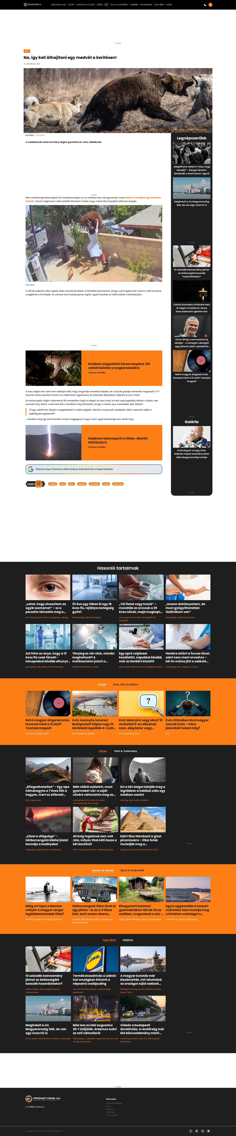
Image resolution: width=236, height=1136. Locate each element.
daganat (185, 666)
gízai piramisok (139, 849)
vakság (64, 617)
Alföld (149, 989)
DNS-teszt (78, 849)
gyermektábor (132, 919)
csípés (127, 666)
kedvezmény (32, 992)
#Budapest (79, 1038)
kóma (142, 666)
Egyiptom (125, 849)
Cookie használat (112, 1115)
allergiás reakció (154, 666)
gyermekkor (90, 849)
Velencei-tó (172, 919)
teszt (137, 733)
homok (29, 617)
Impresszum (110, 1109)
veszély (82, 484)
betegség (55, 617)
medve (53, 484)
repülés (76, 919)
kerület (91, 733)
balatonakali (154, 919)
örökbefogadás (105, 849)
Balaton (30, 919)
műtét (95, 666)
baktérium (78, 992)
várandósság (80, 803)
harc (71, 484)
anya (101, 800)
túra (28, 800)
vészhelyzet (107, 919)
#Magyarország (128, 989)
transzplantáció (81, 800)
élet (131, 800)
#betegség (78, 617)
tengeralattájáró (43, 919)
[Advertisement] (118, 27)
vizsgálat (123, 620)
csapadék (65, 1038)
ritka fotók (152, 849)
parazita (37, 617)
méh (92, 800)
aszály (182, 919)
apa (39, 800)
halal (136, 800)
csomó (194, 666)
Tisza (129, 992)
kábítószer (125, 1041)
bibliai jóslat (43, 849)
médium (144, 800)
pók (121, 666)
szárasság (191, 919)
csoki (99, 989)
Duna (28, 1038)
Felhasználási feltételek (114, 1103)
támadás (94, 484)
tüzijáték (90, 1038)
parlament (85, 1041)
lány (63, 484)
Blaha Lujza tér (139, 1038)
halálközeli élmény (81, 666)
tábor (144, 919)
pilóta (97, 919)
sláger (39, 733)
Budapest (82, 733)
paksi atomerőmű (41, 1038)
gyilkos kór (46, 666)
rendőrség (125, 1038)
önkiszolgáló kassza (49, 989)
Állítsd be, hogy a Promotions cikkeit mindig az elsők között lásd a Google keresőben (74, 469)
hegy (33, 800)
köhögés (190, 617)
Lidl (74, 989)
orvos (122, 617)
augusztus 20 (102, 1038)
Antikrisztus (55, 849)
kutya (106, 484)
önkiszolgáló (32, 989)
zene (46, 733)
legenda (57, 919)
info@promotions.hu (36, 1106)
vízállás (55, 1038)
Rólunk (108, 1106)
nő (97, 800)
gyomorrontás (132, 617)
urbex (122, 919)
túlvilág (124, 800)
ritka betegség (93, 617)
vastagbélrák (148, 617)
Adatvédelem (110, 1112)
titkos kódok (87, 919)
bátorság (118, 484)
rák (38, 666)
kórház (134, 666)
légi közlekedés (80, 922)
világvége (31, 849)
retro (32, 733)
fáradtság (57, 666)
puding (106, 989)
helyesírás (129, 733)
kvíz (27, 733)
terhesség (93, 803)
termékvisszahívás (86, 989)
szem (46, 617)
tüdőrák (181, 617)
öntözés (157, 989)
